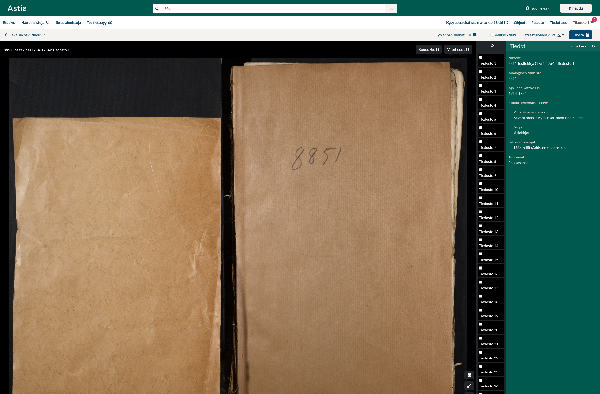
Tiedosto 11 (488, 203)
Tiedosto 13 (488, 231)
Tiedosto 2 (487, 77)
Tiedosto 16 (488, 273)
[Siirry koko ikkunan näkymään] (469, 375)
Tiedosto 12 (488, 217)
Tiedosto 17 (488, 287)
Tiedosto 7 (487, 147)
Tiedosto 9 (487, 175)
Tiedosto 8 (487, 161)
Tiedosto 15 (488, 259)
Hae (391, 8)
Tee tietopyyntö (99, 22)
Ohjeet (519, 22)
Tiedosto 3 (487, 91)
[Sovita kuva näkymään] (469, 385)
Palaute (537, 22)
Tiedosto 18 (488, 301)
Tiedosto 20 (488, 330)
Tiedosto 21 (488, 344)
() (453, 35)
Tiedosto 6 (487, 133)
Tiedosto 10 (488, 189)
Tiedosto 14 (488, 245)
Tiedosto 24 (488, 386)
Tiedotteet (558, 22)
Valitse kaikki (505, 35)
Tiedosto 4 (487, 105)
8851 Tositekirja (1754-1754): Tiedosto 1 (37, 49)
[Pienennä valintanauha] (491, 45)
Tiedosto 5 (487, 119)
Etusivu (9, 22)
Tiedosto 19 (488, 316)
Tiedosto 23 (488, 372)
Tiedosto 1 (487, 63)
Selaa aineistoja (68, 22)
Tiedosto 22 (488, 358)
